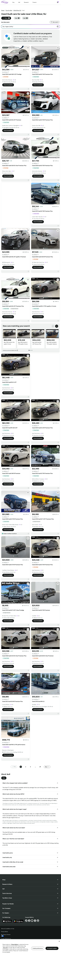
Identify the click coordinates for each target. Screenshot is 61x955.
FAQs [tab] (4, 778)
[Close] (59, 941)
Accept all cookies (52, 948)
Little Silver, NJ (17, 10)
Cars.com (5, 947)
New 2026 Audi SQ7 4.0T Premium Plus (36, 343)
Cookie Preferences (6, 938)
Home (2, 10)
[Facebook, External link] (29, 920)
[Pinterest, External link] (38, 920)
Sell (19, 2)
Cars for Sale (9, 10)
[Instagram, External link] (35, 920)
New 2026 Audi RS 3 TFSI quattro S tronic (23, 343)
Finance (34, 2)
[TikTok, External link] (26, 920)
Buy (13, 2)
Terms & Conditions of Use (7, 928)
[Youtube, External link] (32, 920)
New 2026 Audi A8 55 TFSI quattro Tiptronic (52, 343)
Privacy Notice (4, 931)
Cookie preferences (38, 948)
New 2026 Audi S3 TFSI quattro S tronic (9, 343)
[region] (30, 947)
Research (26, 2)
